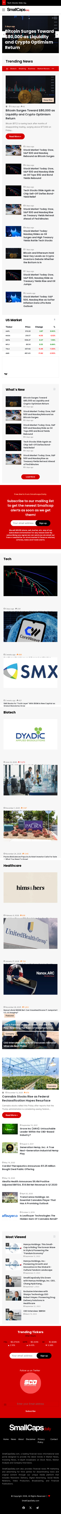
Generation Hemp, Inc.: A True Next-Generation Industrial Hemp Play (39, 1150)
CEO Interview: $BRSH (34, 1311)
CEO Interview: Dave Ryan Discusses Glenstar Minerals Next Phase (30, 1044)
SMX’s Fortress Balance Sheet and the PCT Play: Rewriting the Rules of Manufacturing (28, 1026)
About (21, 1439)
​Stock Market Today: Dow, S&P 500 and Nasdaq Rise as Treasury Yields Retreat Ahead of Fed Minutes (38, 213)
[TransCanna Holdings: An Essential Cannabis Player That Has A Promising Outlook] (10, 1197)
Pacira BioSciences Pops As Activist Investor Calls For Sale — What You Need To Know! (30, 857)
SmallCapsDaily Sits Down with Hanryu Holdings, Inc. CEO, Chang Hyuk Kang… (39, 1280)
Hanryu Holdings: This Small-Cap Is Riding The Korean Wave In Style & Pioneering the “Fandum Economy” (39, 1249)
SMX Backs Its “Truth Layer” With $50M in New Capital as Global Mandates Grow (29, 704)
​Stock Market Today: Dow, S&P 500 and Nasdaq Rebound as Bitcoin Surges (38, 153)
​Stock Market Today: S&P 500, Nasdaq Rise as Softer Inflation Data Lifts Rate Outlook (39, 301)
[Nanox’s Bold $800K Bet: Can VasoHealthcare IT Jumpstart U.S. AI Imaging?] (30, 984)
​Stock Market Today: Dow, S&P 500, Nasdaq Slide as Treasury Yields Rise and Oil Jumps (39, 279)
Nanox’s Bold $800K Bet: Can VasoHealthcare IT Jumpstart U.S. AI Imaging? (30, 1011)
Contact (54, 1439)
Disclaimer (30, 1439)
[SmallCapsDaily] (18, 10)
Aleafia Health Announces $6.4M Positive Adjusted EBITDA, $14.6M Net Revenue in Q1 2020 (29, 1183)
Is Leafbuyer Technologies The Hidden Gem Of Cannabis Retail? (39, 1217)
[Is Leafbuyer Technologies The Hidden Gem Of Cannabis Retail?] (10, 1216)
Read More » (15, 136)
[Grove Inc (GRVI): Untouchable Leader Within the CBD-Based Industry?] (10, 1129)
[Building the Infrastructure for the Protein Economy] (30, 739)
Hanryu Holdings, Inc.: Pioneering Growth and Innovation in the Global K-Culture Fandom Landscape (37, 1265)
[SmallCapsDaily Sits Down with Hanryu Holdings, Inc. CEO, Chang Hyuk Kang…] (13, 1281)
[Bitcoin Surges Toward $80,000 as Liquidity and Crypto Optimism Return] (13, 401)
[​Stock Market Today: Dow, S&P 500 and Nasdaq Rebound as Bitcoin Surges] (13, 150)
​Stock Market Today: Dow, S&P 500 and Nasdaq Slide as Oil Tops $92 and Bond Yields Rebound (38, 173)
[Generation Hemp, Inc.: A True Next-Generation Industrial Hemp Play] (10, 1147)
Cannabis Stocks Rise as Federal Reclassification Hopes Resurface (26, 1098)
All (7, 69)
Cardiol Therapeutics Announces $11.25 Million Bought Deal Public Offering (28, 1167)
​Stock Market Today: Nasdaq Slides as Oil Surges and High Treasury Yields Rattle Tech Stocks (38, 235)
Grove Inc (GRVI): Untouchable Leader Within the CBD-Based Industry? (37, 1132)
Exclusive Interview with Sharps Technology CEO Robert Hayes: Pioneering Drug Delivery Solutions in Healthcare (39, 1297)
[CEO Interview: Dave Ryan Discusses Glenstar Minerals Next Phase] (30, 1040)
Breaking (22, 69)
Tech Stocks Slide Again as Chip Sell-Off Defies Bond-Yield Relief (38, 193)
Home (6, 1439)
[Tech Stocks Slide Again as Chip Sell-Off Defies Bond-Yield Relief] (13, 190)
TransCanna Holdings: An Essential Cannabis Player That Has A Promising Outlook (38, 1200)
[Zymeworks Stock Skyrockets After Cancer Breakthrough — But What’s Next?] (30, 785)
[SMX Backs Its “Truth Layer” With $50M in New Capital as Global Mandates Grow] (30, 677)
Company (10, 1034)
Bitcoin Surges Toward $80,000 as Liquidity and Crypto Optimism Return (29, 39)
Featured (10, 1015)
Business (31, 69)
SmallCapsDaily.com (30, 1500)
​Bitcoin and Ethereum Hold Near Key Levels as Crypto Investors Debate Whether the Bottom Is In (38, 257)
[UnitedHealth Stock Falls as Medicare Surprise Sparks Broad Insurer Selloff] (30, 938)
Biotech (13, 69)
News (13, 1439)
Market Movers (43, 69)
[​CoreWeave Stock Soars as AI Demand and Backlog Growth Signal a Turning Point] (30, 631)
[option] (30, 34)
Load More (30, 477)
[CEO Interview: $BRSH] (13, 1315)
